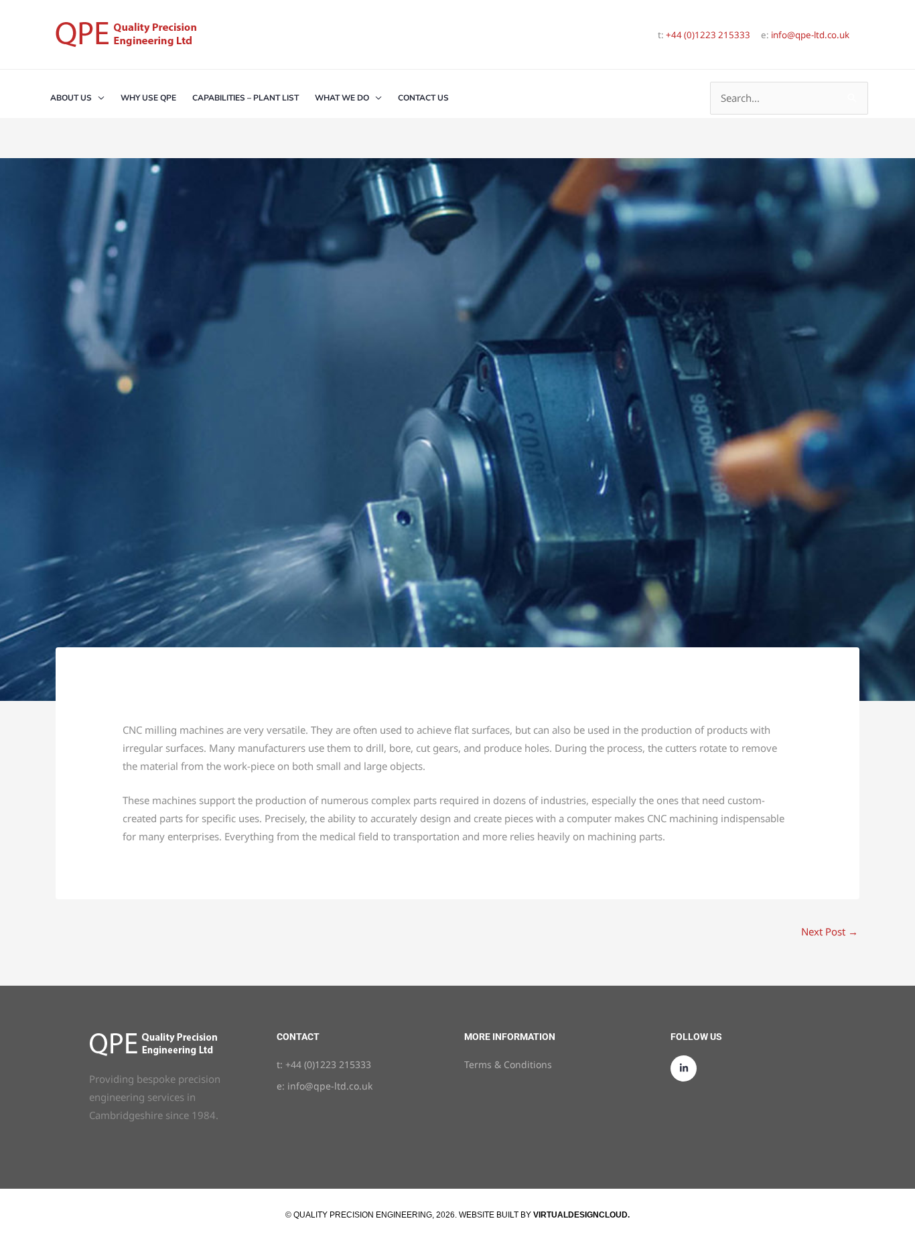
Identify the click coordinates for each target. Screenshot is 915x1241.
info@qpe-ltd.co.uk (810, 35)
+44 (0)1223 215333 (708, 35)
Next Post (829, 931)
